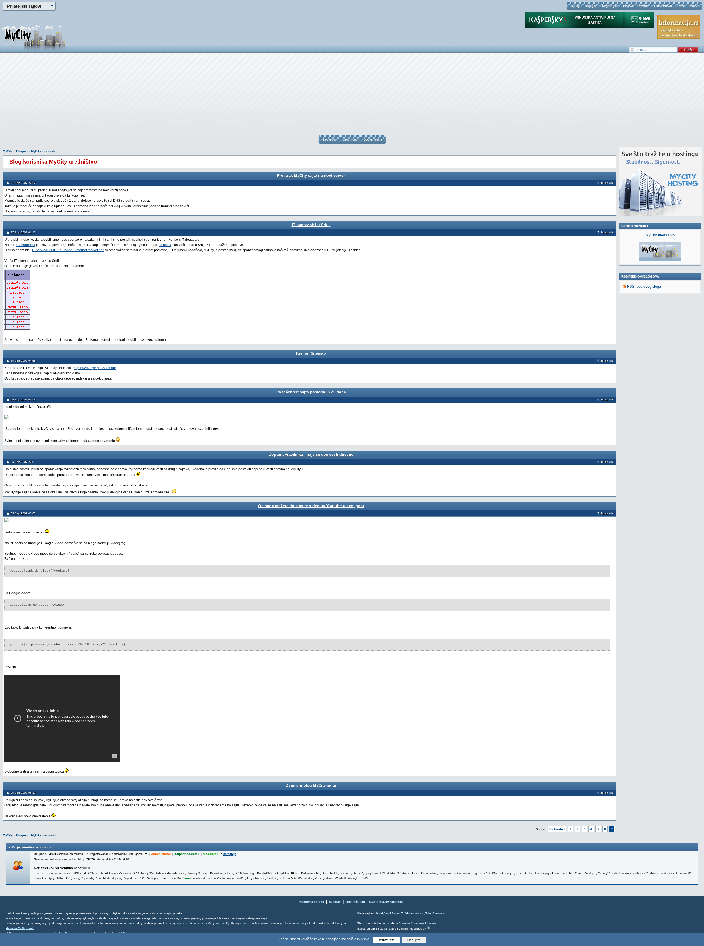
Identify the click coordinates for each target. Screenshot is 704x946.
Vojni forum (392, 913)
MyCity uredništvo (44, 151)
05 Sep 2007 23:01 (23, 461)
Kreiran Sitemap (311, 353)
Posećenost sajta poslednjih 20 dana (311, 392)
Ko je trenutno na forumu (31, 847)
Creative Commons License (417, 923)
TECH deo (330, 139)
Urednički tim (355, 901)
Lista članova (663, 6)
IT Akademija (25, 245)
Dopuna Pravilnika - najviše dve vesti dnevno (311, 454)
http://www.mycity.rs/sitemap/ (95, 368)
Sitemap (335, 901)
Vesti (379, 913)
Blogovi (628, 6)
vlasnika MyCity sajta (20, 928)
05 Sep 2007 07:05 (23, 513)
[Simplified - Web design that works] (428, 928)
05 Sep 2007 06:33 (23, 792)
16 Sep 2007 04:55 (23, 360)
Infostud (165, 245)
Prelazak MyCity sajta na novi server (311, 175)
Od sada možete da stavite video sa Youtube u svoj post (311, 506)
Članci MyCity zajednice (386, 901)
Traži (680, 6)
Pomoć (693, 6)
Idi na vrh (607, 182)
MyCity (575, 6)
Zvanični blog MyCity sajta (311, 785)
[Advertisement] (352, 96)
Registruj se (610, 6)
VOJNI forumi (373, 139)
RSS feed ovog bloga (644, 286)
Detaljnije (229, 854)
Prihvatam (386, 940)
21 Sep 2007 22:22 (23, 182)
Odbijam (413, 940)
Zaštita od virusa (412, 913)
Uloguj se (591, 6)
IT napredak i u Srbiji (311, 225)
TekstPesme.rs (435, 913)
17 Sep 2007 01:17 (23, 232)
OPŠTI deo (350, 139)
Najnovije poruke (311, 901)
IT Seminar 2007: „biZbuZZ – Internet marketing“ (68, 250)
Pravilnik (643, 6)
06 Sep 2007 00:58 (23, 399)
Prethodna (557, 829)
